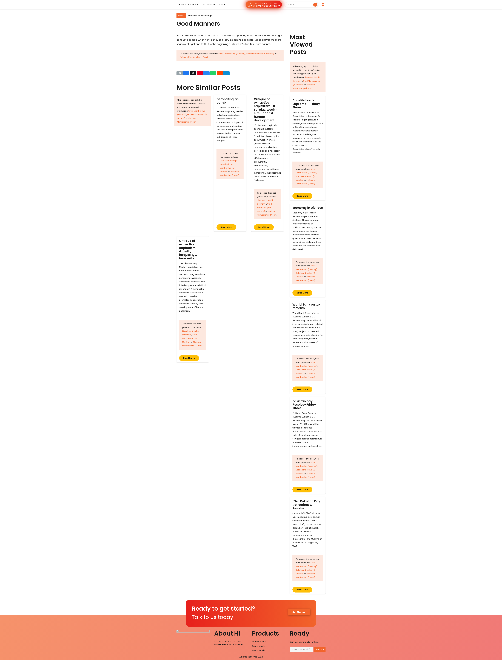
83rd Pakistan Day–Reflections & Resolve (307, 504)
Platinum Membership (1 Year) (194, 57)
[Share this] (186, 73)
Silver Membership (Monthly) (231, 53)
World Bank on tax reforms (306, 306)
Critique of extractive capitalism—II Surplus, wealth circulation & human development (265, 109)
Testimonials (258, 646)
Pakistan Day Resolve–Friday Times (304, 404)
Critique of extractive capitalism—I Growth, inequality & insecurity (189, 249)
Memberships (259, 641)
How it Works (258, 650)
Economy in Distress (307, 208)
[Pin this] (200, 73)
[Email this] (179, 73)
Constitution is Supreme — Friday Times (306, 103)
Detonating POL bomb (228, 101)
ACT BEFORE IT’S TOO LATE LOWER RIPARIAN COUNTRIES (228, 643)
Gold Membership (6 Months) (260, 53)
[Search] (315, 4)
